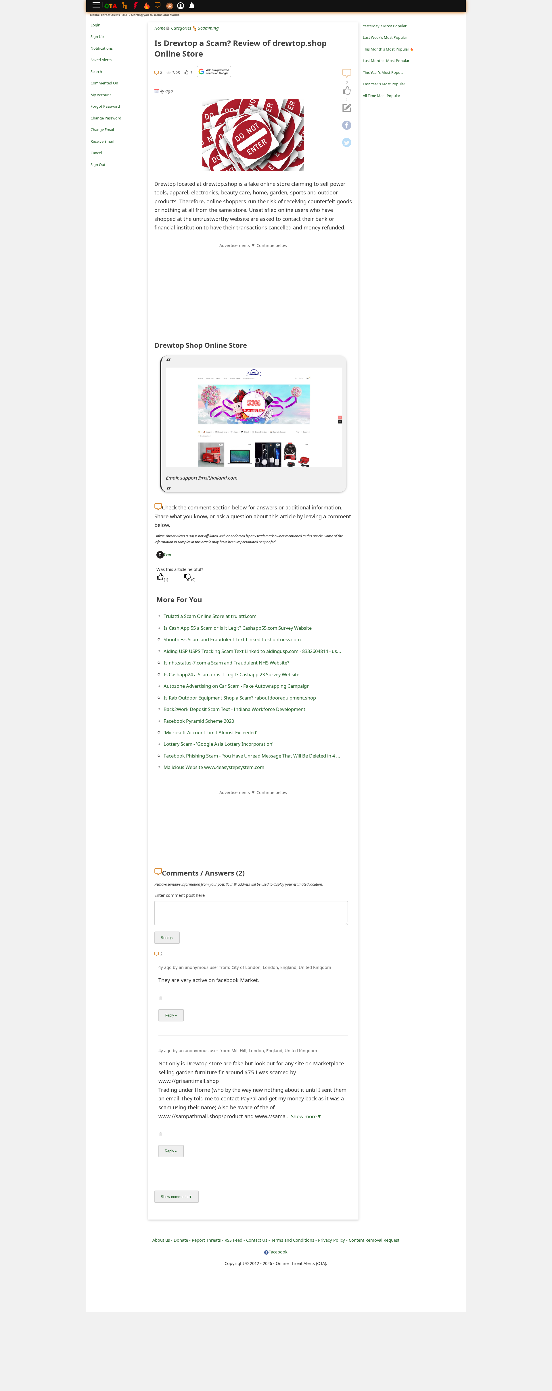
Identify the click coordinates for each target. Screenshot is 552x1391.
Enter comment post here (179, 895)
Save (167, 554)
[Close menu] (93, 172)
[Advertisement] (253, 289)
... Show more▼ (303, 1116)
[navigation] (346, 90)
